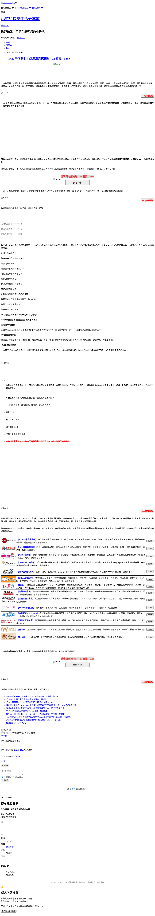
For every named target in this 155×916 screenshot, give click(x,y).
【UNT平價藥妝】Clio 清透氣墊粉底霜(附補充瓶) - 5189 (29, 702)
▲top (3, 761)
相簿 (8, 42)
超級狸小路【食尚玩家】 (16, 723)
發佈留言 (5, 780)
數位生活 (21, 38)
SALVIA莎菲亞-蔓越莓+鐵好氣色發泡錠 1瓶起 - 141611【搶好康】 (34, 720)
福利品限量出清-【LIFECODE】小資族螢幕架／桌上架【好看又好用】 (36, 708)
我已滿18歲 (6, 911)
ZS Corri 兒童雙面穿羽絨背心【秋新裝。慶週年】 (27, 711)
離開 (14, 911)
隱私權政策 (91, 882)
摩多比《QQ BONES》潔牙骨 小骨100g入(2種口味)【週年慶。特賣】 (35, 714)
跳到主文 (5, 26)
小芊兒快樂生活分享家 (20, 19)
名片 (8, 48)
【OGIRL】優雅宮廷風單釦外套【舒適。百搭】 (26, 699)
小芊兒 (4, 736)
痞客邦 (16, 750)
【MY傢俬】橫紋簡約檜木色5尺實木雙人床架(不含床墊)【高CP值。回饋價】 (39, 717)
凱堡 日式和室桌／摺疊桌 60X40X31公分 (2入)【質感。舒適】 (32, 696)
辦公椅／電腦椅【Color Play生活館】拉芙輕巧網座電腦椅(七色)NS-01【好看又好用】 (42, 705)
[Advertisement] (57, 129)
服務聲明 (100, 882)
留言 (22, 750)
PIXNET (59, 882)
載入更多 (5, 765)
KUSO (18, 756)
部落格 (9, 45)
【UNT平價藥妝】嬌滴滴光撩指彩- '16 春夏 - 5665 (38, 58)
